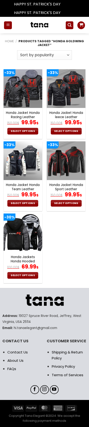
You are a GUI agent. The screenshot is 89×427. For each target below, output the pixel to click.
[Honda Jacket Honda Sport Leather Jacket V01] (66, 160)
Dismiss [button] (68, 4)
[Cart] (81, 25)
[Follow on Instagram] (44, 389)
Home (9, 41)
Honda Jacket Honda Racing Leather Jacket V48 (23, 117)
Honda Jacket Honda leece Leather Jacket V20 (66, 117)
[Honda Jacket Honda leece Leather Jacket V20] (66, 88)
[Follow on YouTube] (54, 389)
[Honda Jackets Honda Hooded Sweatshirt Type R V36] (23, 233)
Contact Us (17, 352)
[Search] (69, 25)
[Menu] (8, 25)
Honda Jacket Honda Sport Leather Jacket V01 (66, 189)
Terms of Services (67, 374)
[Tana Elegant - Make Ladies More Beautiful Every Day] (39, 25)
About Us (15, 360)
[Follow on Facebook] (34, 389)
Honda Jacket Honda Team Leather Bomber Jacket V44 (23, 189)
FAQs (11, 368)
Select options (23, 131)
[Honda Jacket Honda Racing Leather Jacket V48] (23, 88)
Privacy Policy (63, 366)
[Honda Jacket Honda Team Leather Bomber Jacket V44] (23, 160)
